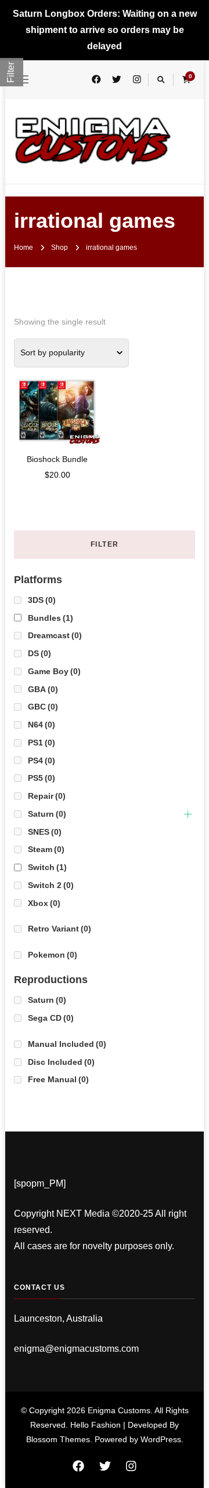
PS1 (41, 742)
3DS (42, 600)
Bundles (50, 618)
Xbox (44, 903)
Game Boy (54, 671)
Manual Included (67, 1044)
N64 (41, 724)
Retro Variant (59, 928)
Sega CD (51, 1018)
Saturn (47, 813)
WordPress (160, 1439)
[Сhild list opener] (188, 814)
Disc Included (61, 1062)
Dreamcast (55, 635)
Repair (47, 796)
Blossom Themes (58, 1439)
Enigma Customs (119, 1410)
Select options (57, 402)
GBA (43, 689)
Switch (47, 867)
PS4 (41, 760)
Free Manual (58, 1079)
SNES (45, 831)
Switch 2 (51, 885)
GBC (43, 706)
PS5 (41, 778)
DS (39, 653)
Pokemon (52, 954)
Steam (46, 849)
